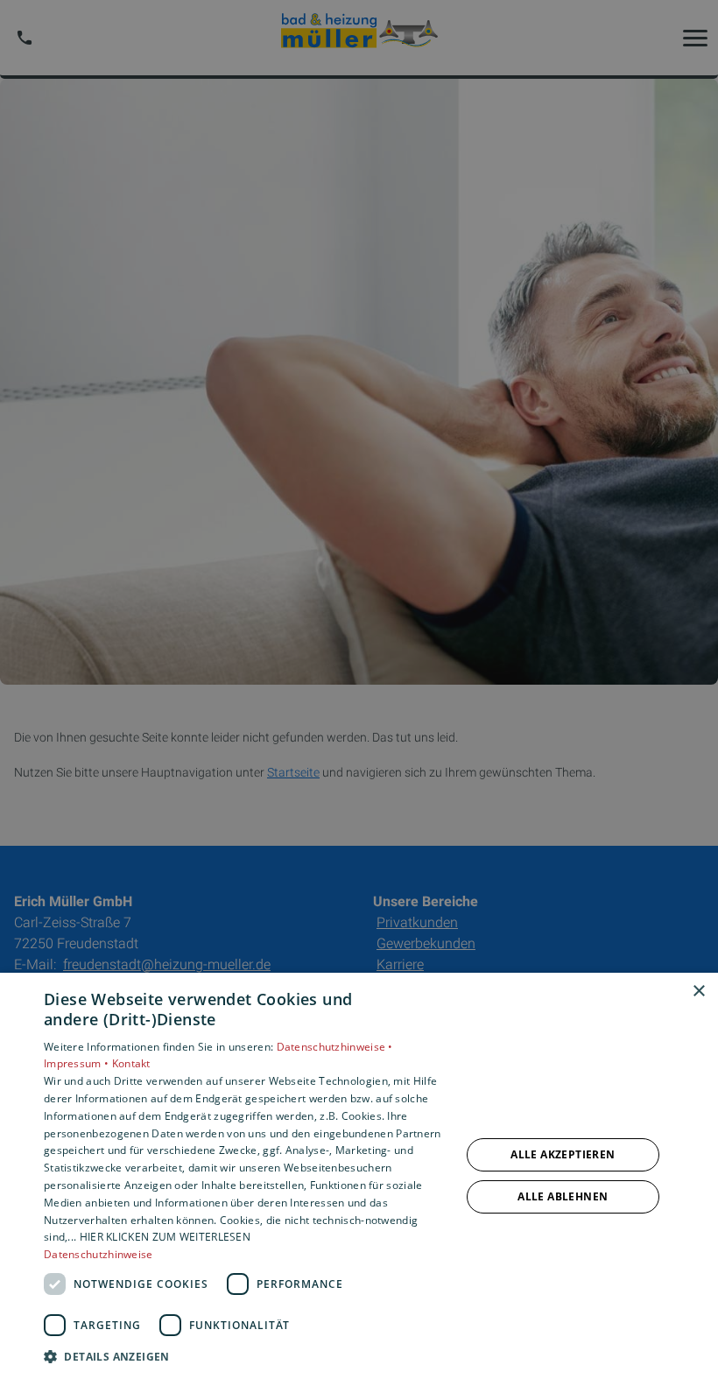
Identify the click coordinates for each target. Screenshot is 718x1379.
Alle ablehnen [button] (562, 1196)
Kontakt (131, 1063)
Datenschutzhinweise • (335, 1046)
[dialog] (359, 1176)
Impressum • (78, 1063)
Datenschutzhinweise (98, 1254)
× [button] (698, 991)
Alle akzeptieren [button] (562, 1154)
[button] (246, 1356)
